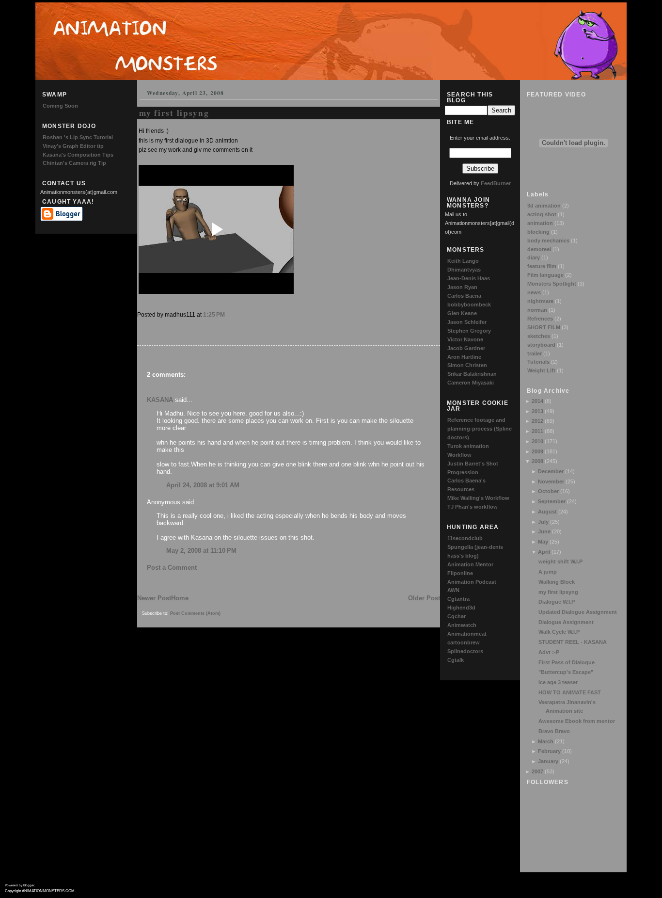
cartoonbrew (463, 642)
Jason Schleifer (467, 322)
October (548, 491)
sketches (538, 336)
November (551, 481)
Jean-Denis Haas (468, 278)
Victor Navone (465, 339)
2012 (537, 421)
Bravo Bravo (554, 731)
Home (180, 598)
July (543, 522)
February (549, 751)
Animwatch (461, 625)
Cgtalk (455, 660)
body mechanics (548, 240)
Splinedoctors (465, 651)
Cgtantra (458, 599)
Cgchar (456, 616)
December (551, 471)
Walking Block (556, 582)
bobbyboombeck (469, 304)
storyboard (541, 345)
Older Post (424, 598)
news (534, 292)
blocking (538, 232)
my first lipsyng (558, 592)
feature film (541, 266)
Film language (545, 275)
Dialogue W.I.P (556, 602)
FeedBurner (496, 183)
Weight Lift (541, 370)
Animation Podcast (471, 582)
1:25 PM (214, 314)
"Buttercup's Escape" (565, 672)
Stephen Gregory (469, 331)
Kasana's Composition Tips (78, 155)
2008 (537, 461)
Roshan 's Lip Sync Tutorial (78, 137)
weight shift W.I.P (560, 561)
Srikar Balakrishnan (472, 374)
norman (537, 310)
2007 (537, 771)
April (544, 552)
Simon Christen (467, 365)
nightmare (540, 301)
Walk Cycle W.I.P (559, 632)
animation (540, 223)
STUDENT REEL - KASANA (572, 642)
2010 (537, 441)
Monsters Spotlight (551, 284)
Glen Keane (462, 313)
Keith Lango (463, 261)
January (548, 761)
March (545, 741)
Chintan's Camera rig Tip (74, 163)
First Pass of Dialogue (566, 662)
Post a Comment (172, 567)
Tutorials (538, 362)
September (552, 501)
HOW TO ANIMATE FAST (569, 692)
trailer (534, 353)
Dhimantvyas (464, 270)
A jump (547, 572)
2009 (537, 451)
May (543, 542)
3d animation (544, 205)
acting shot (541, 214)
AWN (453, 590)
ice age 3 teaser (558, 682)
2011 (537, 431)
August (547, 511)
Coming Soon (60, 106)
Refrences (540, 318)
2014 (537, 401)
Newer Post (154, 598)
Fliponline (460, 573)
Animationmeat (467, 634)
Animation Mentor (470, 564)
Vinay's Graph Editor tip (73, 146)
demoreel (539, 249)
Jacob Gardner (466, 348)
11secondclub (465, 538)
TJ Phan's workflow (472, 507)
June (544, 531)
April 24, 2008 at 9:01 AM (202, 485)
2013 (537, 411)
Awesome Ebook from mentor (576, 721)
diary (533, 257)
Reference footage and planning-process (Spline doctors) (479, 428)
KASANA (160, 399)
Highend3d (461, 607)
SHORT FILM (543, 327)
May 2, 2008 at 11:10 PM (201, 550)
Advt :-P (548, 652)
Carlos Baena (464, 296)
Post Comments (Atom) (195, 613)
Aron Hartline (464, 357)
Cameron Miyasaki (470, 382)
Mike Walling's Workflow (478, 498)
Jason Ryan (462, 287)
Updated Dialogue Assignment (577, 612)
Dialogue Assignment (566, 622)
